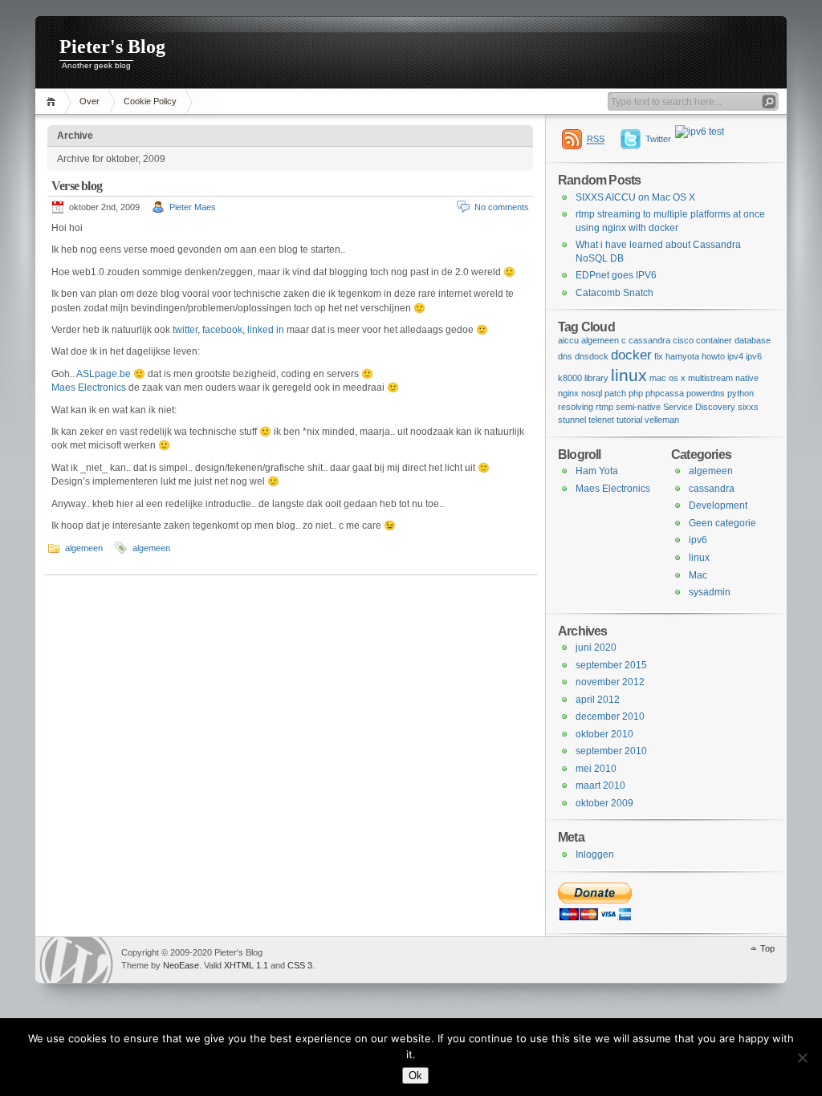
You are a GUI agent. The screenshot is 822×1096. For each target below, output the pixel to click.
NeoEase (181, 965)
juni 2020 (596, 647)
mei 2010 (596, 768)
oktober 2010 (604, 734)
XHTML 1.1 (246, 965)
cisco (683, 340)
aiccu (568, 340)
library (596, 378)
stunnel (572, 419)
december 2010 (610, 716)
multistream (710, 378)
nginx (568, 393)
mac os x (667, 378)
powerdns (705, 393)
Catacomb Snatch (614, 292)
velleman (662, 419)
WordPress (76, 960)
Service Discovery (699, 407)
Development (718, 505)
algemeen (84, 548)
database (753, 340)
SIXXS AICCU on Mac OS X (635, 197)
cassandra (649, 340)
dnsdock (591, 356)
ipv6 (754, 356)
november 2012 (610, 682)
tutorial (629, 419)
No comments (501, 207)
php (636, 393)
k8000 (570, 378)
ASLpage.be (103, 374)
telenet (601, 419)
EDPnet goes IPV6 (616, 275)
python (740, 393)
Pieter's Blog (112, 46)
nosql (591, 393)
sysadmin (709, 592)
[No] (802, 1057)
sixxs (748, 407)
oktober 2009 (604, 803)
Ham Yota (597, 471)
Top (767, 948)
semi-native (638, 407)
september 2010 (611, 751)
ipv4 (735, 356)
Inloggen (595, 854)
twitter (185, 329)
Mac (698, 575)
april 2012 (598, 699)
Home (53, 101)
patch (615, 393)
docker (631, 355)
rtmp (604, 407)
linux (629, 375)
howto (713, 356)
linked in (265, 329)
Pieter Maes (192, 207)
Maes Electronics (88, 387)
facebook (222, 329)
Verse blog (76, 186)
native (747, 378)
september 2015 (611, 665)
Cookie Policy (150, 101)
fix (658, 356)
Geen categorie (722, 523)
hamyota (682, 356)
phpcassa (664, 393)
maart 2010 (600, 785)
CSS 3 (299, 965)
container (714, 340)
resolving (575, 407)
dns (565, 356)
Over (89, 101)
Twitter (658, 139)
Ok (415, 1076)
